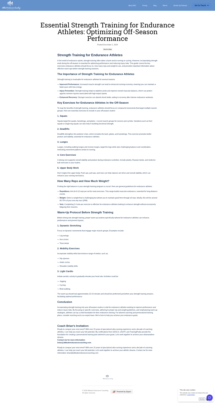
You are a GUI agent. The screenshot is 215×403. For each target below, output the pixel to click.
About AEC (132, 5)
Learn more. (191, 395)
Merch (165, 5)
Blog (155, 5)
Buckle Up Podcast (180, 5)
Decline (202, 399)
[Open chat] (209, 397)
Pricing (144, 5)
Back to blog (108, 49)
